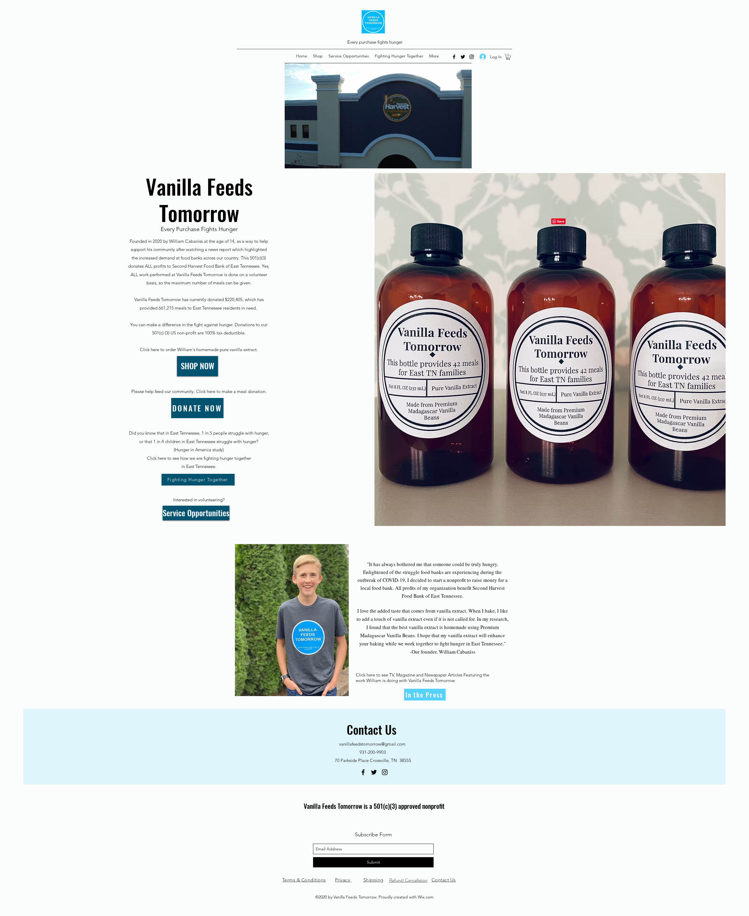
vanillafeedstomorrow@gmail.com (372, 744)
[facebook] (454, 57)
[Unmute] (302, 160)
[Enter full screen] (464, 160)
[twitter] (463, 57)
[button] (508, 57)
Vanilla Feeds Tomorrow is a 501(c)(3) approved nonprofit (374, 806)
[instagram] (472, 57)
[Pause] (292, 160)
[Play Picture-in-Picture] (454, 160)
